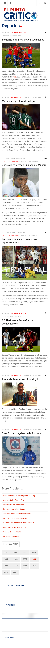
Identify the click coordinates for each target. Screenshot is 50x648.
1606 (16, 559)
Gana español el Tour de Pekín (14, 500)
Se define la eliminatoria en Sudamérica (23, 39)
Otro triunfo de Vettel (11, 536)
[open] (5, 3)
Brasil (15, 77)
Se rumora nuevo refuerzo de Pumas (17, 514)
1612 (34, 566)
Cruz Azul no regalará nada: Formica (21, 433)
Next (6, 572)
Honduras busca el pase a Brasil (14, 527)
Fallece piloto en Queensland (13, 504)
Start (6, 552)
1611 (25, 566)
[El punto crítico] (25, 15)
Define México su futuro (12, 532)
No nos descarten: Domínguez (14, 509)
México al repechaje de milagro (19, 101)
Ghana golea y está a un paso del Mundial (24, 165)
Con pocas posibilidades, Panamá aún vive (18, 523)
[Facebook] (6, 591)
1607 (25, 559)
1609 (6, 566)
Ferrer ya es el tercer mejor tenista (15, 518)
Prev (15, 552)
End (14, 572)
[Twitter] (6, 594)
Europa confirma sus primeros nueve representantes (22, 240)
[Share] (39, 3)
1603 (24, 552)
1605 (6, 559)
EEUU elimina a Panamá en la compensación (17, 322)
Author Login (9, 638)
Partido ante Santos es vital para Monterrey (19, 495)
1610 (16, 566)
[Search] (45, 3)
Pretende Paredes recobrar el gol (20, 379)
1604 (34, 552)
